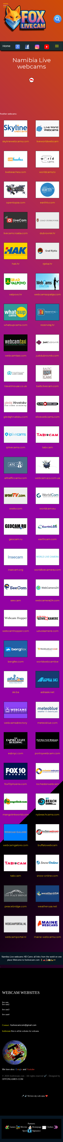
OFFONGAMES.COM (12, 1079)
